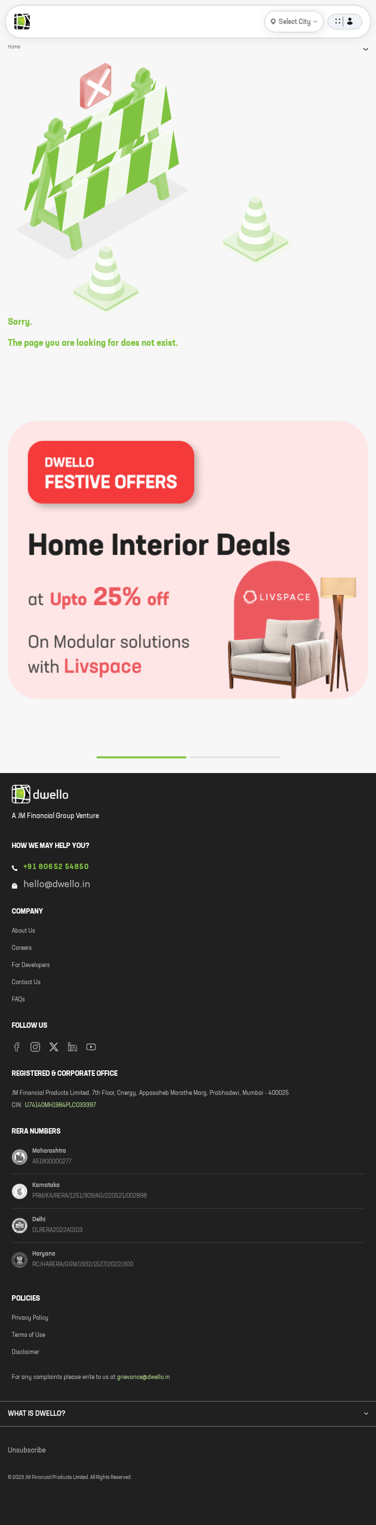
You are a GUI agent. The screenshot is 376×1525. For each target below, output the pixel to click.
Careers (22, 948)
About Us (23, 931)
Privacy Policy (30, 1318)
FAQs (18, 1000)
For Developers (31, 965)
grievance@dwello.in (143, 1377)
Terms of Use (28, 1335)
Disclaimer (25, 1353)
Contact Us (26, 983)
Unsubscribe (27, 1450)
